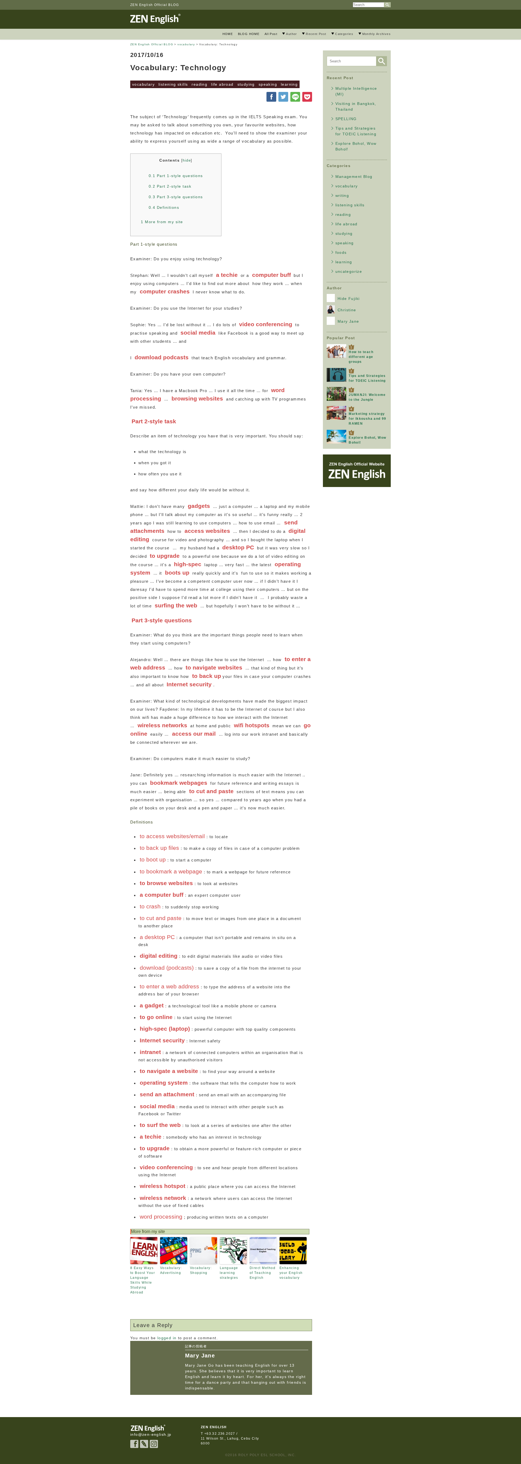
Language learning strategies (229, 1273)
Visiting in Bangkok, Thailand (355, 106)
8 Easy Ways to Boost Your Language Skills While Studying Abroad (142, 1280)
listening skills (173, 84)
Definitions (164, 207)
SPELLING (346, 119)
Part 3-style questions (176, 197)
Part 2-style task (170, 186)
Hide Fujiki (349, 298)
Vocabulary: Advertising (171, 1270)
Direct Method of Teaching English (263, 1273)
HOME (228, 34)
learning (289, 84)
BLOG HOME (249, 34)
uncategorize (348, 271)
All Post (271, 34)
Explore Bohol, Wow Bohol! (356, 146)
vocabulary (143, 84)
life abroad (222, 84)
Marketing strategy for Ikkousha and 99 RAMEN (367, 418)
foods (341, 252)
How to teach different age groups (361, 357)
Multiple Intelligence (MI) (356, 91)
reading (199, 84)
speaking (268, 84)
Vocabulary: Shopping (201, 1270)
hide (187, 160)
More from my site (162, 222)
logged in (167, 1338)
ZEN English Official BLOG (154, 5)
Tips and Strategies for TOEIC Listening (356, 131)
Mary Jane (348, 321)
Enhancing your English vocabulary (291, 1273)
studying (246, 84)
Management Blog (354, 176)
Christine (347, 310)
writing (342, 195)
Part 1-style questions (176, 176)
